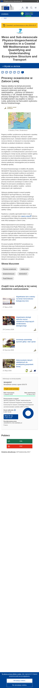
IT (18, 72)
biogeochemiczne (8, 273)
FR (14, 72)
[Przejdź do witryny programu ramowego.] (19, 31)
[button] (27, 8)
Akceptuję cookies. (19, 680)
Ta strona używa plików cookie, (12, 674)
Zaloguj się (23, 8)
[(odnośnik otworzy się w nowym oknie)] (7, 7)
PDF (21, 446)
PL (22, 72)
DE (2, 72)
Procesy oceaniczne (9, 269)
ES (10, 72)
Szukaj (31, 8)
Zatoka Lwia (24, 269)
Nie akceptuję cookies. (19, 685)
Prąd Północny (8, 278)
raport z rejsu (26, 216)
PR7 (5, 18)
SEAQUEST (23, 273)
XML (21, 441)
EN (6, 72)
